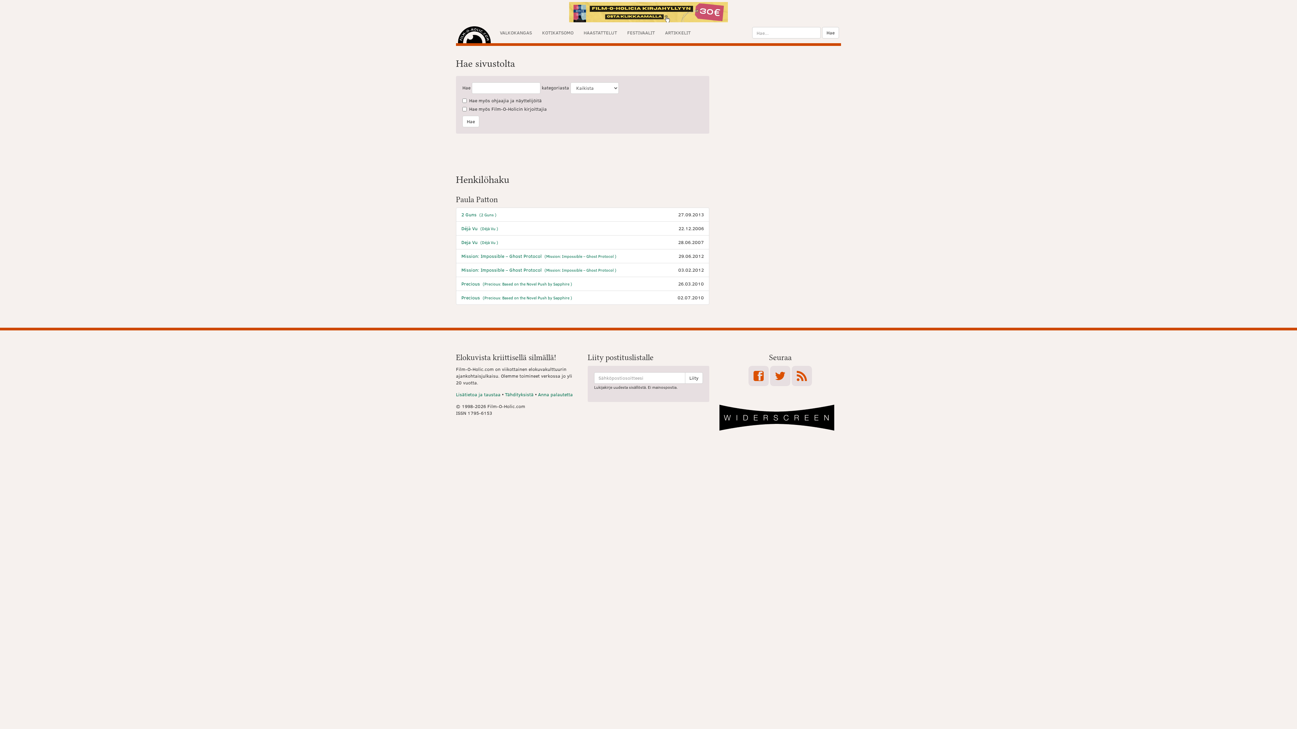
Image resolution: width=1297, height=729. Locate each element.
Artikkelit (678, 32)
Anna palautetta (555, 394)
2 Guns (479, 214)
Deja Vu (479, 242)
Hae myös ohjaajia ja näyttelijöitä (505, 100)
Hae (830, 32)
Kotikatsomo (558, 32)
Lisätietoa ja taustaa (478, 394)
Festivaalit (641, 32)
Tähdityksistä (519, 394)
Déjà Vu (479, 228)
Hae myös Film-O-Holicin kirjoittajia (508, 109)
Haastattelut (600, 32)
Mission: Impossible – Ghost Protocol (538, 256)
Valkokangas (516, 32)
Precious (516, 283)
